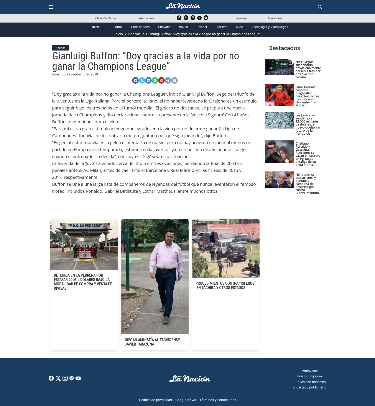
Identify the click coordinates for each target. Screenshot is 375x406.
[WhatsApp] (155, 80)
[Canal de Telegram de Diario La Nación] (199, 19)
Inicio (96, 27)
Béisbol (202, 27)
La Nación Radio (104, 18)
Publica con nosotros (309, 382)
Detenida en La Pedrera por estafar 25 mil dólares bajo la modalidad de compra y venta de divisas (83, 281)
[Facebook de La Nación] (51, 380)
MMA (239, 27)
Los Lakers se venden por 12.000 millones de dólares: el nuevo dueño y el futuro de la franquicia (308, 124)
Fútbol (117, 27)
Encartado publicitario (309, 387)
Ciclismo (221, 27)
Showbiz (164, 27)
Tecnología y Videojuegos (270, 27)
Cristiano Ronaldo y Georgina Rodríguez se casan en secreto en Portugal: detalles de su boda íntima (308, 154)
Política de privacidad (155, 400)
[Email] (174, 80)
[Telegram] (168, 80)
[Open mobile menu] (51, 7)
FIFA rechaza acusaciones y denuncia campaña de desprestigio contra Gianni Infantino (307, 184)
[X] (142, 80)
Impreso (241, 18)
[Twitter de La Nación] (186, 19)
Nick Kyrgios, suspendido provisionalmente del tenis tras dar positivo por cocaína (308, 69)
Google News (185, 400)
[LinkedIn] (148, 80)
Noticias (134, 34)
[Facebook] (135, 80)
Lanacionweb (146, 18)
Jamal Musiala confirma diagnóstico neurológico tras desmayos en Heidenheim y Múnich (307, 96)
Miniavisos (275, 18)
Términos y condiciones (217, 400)
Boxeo (183, 27)
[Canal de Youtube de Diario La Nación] (206, 19)
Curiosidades (140, 27)
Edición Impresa (309, 376)
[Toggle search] (319, 7)
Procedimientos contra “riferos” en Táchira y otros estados (226, 285)
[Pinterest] (161, 80)
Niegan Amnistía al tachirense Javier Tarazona (152, 342)
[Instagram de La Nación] (193, 19)
